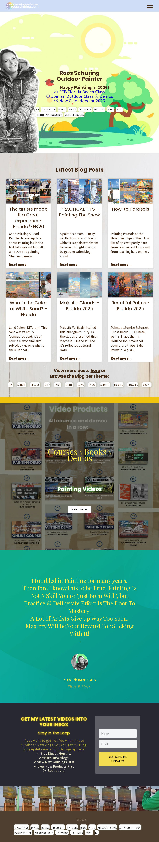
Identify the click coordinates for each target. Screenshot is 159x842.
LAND (57, 384)
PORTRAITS (77, 833)
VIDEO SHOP (79, 509)
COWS (80, 384)
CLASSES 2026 (48, 109)
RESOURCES (85, 109)
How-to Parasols (130, 209)
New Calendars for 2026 (82, 101)
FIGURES (118, 384)
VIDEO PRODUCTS (74, 114)
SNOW (92, 384)
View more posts (77, 371)
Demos (106, 96)
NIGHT (69, 384)
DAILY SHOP (62, 833)
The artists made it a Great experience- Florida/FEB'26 (29, 218)
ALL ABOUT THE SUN (130, 827)
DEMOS (62, 109)
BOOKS (72, 109)
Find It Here (80, 687)
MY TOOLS (99, 109)
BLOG (110, 109)
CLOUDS (35, 384)
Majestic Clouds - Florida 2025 (79, 306)
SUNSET (21, 384)
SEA (10, 384)
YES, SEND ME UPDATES (118, 759)
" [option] (79, 629)
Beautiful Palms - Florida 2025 (130, 306)
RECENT (146, 384)
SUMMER (105, 384)
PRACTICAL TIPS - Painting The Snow (79, 212)
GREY (47, 384)
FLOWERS (132, 384)
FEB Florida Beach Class (82, 92)
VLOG (119, 109)
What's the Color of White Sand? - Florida (28, 309)
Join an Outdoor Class (72, 96)
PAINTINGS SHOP (23, 833)
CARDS (89, 833)
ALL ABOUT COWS (107, 827)
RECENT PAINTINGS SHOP (49, 114)
